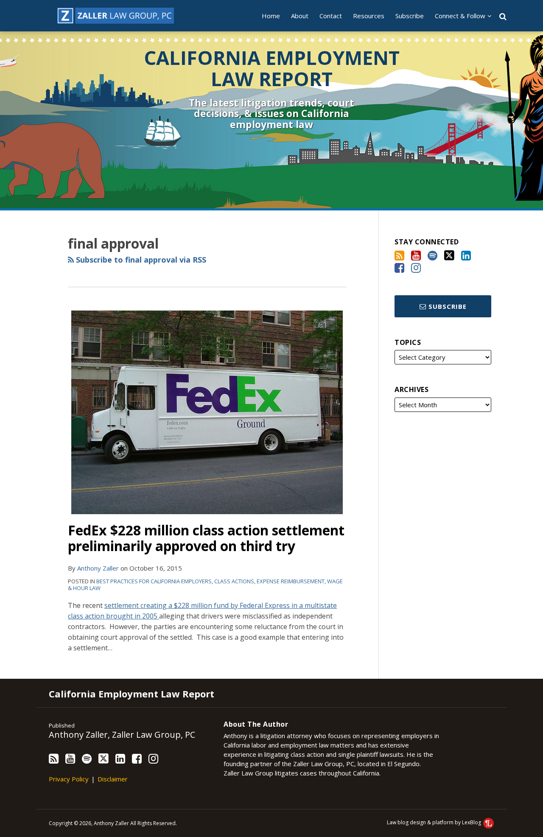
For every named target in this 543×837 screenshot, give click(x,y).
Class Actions (234, 581)
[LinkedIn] (466, 255)
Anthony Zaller (98, 568)
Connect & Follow (460, 15)
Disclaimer (113, 779)
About (299, 15)
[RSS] (399, 255)
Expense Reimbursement (291, 581)
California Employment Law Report (272, 68)
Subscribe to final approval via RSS (140, 260)
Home (271, 15)
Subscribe (409, 15)
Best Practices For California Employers (154, 581)
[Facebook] (399, 268)
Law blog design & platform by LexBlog (434, 822)
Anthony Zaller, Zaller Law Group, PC (122, 734)
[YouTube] (416, 255)
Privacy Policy (69, 779)
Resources (368, 15)
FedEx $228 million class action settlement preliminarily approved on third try (206, 538)
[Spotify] (432, 255)
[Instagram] (416, 268)
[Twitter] (449, 255)
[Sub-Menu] (488, 16)
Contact (330, 15)
